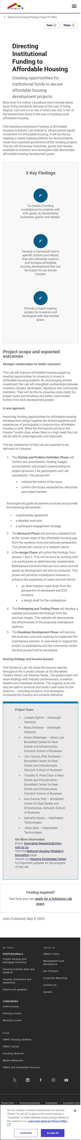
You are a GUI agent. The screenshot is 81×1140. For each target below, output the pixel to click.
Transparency (51, 1103)
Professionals (13, 954)
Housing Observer (13, 1053)
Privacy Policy (7, 1103)
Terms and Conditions (29, 1103)
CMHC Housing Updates (17, 1039)
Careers (47, 992)
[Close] (75, 1111)
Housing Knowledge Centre (48, 859)
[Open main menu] (74, 6)
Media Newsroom (13, 1060)
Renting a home (12, 1020)
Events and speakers (15, 989)
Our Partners (50, 971)
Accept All (52, 1133)
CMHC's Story (51, 954)
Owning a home (12, 1013)
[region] (40, 1122)
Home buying (11, 1006)
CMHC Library (11, 1046)
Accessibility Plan (71, 1103)
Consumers (10, 1001)
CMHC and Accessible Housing (21, 1067)
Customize (26, 1133)
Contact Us (50, 985)
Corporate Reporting (55, 978)
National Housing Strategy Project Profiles (32, 17)
